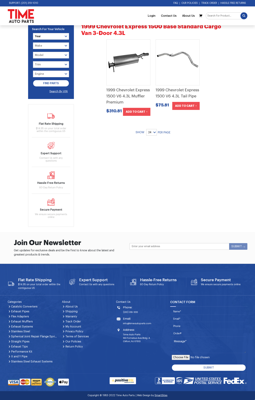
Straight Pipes (20, 341)
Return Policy (156, 284)
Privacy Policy (74, 331)
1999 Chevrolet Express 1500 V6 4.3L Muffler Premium (128, 96)
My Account (73, 326)
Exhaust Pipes (20, 311)
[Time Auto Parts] (21, 16)
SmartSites (161, 395)
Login (151, 15)
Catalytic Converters (24, 306)
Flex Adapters (20, 316)
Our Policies (189, 3)
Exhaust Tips (19, 346)
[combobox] (226, 15)
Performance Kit (21, 351)
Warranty (71, 316)
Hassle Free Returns (233, 3)
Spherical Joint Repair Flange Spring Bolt (34, 336)
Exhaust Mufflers (22, 321)
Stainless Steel (20, 331)
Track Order (209, 3)
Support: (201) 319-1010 (23, 3)
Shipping (71, 311)
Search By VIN (58, 91)
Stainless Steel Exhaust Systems (32, 361)
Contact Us (169, 15)
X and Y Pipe (19, 356)
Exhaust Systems (22, 326)
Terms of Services (77, 336)
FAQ (175, 3)
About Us (188, 15)
